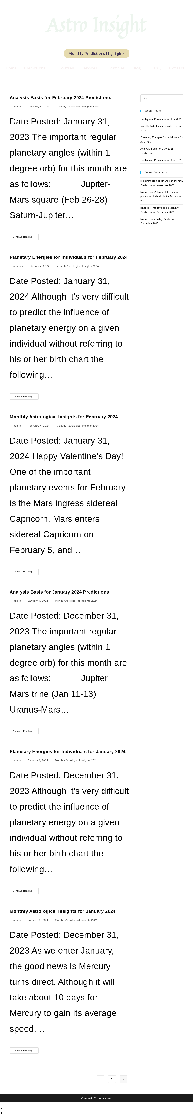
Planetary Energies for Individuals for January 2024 (68, 751)
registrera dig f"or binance (155, 180)
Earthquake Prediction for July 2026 (161, 119)
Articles (117, 68)
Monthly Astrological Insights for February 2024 (64, 416)
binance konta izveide (152, 207)
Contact (176, 68)
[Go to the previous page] (100, 1079)
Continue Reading (26, 236)
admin (17, 106)
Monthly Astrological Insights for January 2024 (63, 911)
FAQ (158, 68)
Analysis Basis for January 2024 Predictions (59, 592)
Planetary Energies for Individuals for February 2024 (69, 257)
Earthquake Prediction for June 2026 (161, 160)
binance (144, 219)
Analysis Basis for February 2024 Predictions (60, 97)
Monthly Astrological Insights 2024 (77, 106)
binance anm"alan (150, 192)
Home (11, 68)
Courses (66, 68)
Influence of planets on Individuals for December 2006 (161, 196)
